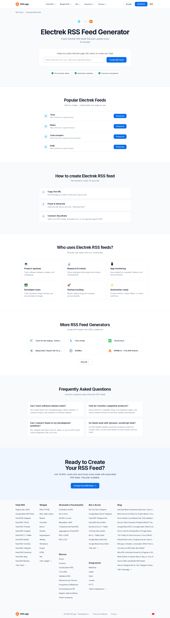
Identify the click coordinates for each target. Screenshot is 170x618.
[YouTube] (153, 614)
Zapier (91, 572)
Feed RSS (20, 505)
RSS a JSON (63, 535)
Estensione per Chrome (68, 580)
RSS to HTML (45, 510)
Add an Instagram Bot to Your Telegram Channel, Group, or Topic (135, 565)
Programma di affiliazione (68, 585)
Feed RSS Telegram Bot (98, 518)
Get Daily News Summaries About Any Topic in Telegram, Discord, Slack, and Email (135, 510)
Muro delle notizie (46, 514)
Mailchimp (92, 567)
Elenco (42, 527)
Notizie (42, 518)
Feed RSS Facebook (23, 552)
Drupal (42, 548)
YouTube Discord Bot (97, 531)
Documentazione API (67, 589)
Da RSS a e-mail (65, 518)
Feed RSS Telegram (23, 548)
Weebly (42, 540)
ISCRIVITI (141, 4)
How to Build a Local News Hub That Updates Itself (135, 518)
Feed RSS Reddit (22, 540)
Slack (91, 576)
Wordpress (44, 544)
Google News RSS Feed (25, 514)
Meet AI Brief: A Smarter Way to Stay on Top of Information (135, 557)
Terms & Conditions (100, 614)
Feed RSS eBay (22, 557)
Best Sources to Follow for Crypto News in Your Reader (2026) (135, 514)
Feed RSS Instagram (23, 518)
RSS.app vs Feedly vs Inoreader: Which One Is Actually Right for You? (135, 544)
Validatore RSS (64, 576)
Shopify (42, 531)
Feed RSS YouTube (23, 544)
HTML (42, 552)
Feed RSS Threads (23, 527)
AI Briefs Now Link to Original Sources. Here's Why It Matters (135, 540)
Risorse (62, 554)
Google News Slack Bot (98, 540)
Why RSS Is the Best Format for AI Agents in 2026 (135, 552)
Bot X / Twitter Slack (96, 535)
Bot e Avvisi (63, 514)
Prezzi (61, 559)
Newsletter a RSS (65, 522)
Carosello (43, 522)
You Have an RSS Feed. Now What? (131, 548)
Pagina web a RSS (23, 510)
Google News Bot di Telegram (100, 514)
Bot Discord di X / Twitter (98, 527)
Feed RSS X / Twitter (23, 535)
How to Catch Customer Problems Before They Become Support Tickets (135, 522)
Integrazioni (95, 563)
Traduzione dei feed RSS (68, 527)
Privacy (114, 614)
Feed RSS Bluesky (23, 561)
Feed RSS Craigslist (23, 531)
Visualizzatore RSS (66, 567)
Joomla (91, 580)
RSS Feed (19, 12)
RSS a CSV (63, 540)
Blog (119, 505)
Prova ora (120, 116)
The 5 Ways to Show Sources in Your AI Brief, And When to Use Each (135, 535)
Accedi (128, 4)
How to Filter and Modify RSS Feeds (131, 561)
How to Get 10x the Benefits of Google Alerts (134, 531)
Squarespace (45, 535)
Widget (43, 505)
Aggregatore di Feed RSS (69, 531)
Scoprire (62, 563)
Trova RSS (63, 572)
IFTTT (91, 585)
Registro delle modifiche (68, 593)
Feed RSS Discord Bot (97, 522)
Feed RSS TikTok (22, 522)
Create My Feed (116, 60)
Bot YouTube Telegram (97, 510)
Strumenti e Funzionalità (71, 505)
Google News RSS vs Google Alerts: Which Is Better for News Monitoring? (135, 527)
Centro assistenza (66, 597)
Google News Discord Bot (99, 544)
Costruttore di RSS (66, 510)
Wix (41, 557)
